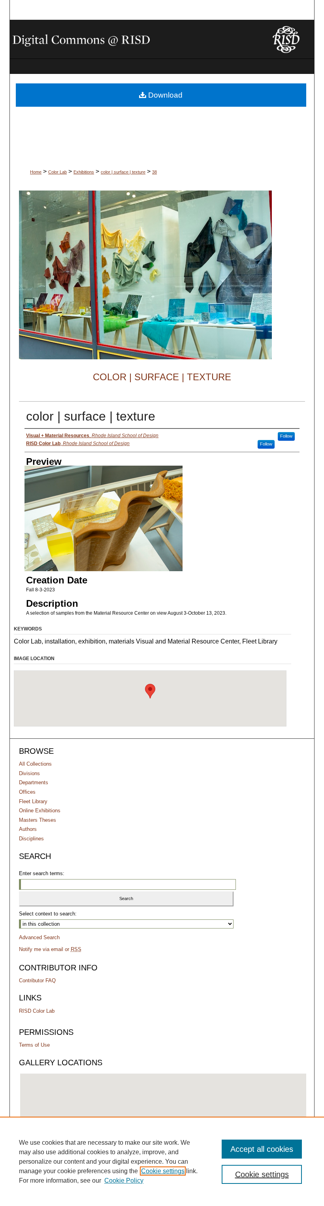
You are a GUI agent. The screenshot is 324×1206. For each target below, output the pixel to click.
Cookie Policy (123, 1180)
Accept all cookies (261, 1149)
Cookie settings (163, 1171)
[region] (162, 1161)
